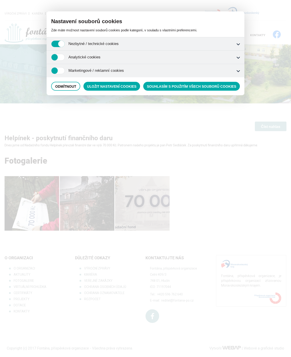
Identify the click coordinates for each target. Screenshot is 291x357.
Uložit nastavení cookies (111, 86)
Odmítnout (65, 86)
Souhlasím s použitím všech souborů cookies (191, 86)
